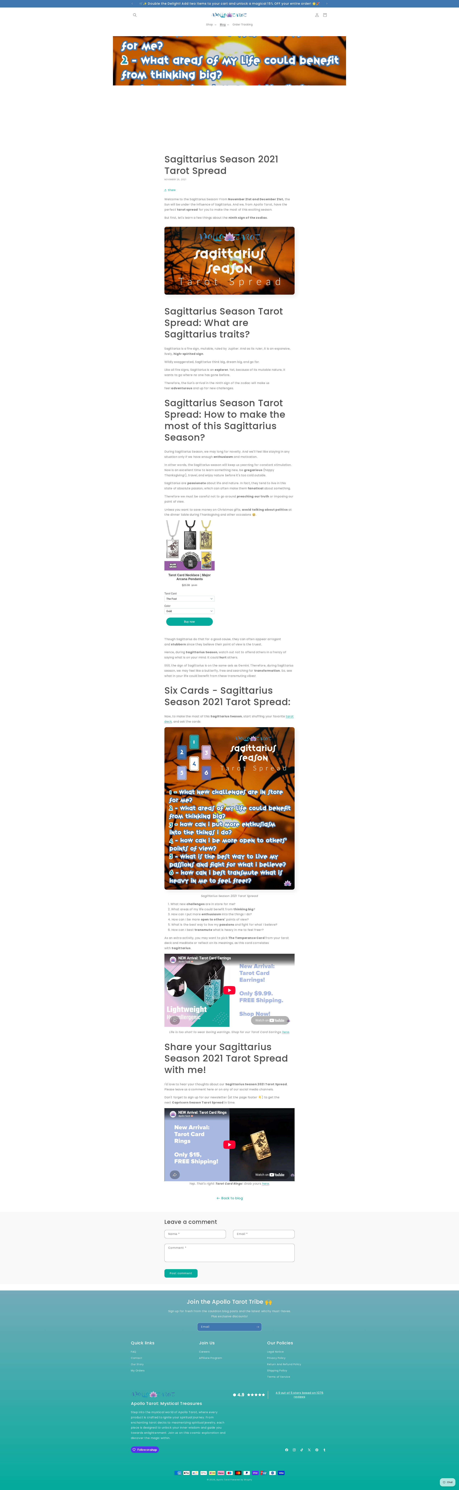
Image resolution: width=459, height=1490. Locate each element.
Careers (204, 1352)
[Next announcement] (327, 3)
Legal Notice (275, 1352)
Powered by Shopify (241, 1479)
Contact (136, 1358)
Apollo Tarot (223, 1479)
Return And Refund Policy (284, 1364)
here (285, 1032)
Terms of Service (278, 1377)
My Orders (138, 1370)
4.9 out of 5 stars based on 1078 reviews (299, 1395)
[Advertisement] (229, 119)
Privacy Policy (276, 1358)
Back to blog (232, 1198)
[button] (135, 15)
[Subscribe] (258, 1327)
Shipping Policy (277, 1370)
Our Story (137, 1364)
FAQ (133, 1352)
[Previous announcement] (132, 3)
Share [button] (172, 190)
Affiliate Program (210, 1358)
